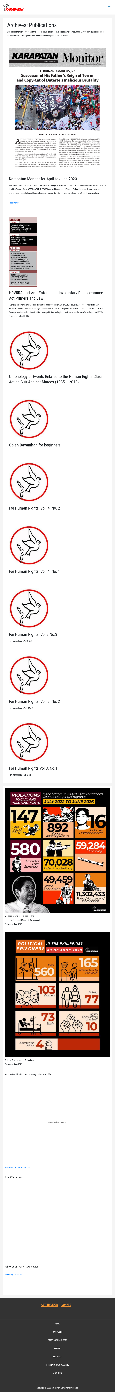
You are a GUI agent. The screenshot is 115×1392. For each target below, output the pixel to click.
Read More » (14, 203)
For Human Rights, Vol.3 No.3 (33, 634)
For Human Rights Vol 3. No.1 (33, 768)
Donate (66, 1304)
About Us (57, 1373)
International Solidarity (57, 1365)
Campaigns (58, 1332)
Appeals (57, 1348)
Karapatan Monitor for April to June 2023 (43, 178)
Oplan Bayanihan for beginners (34, 445)
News (57, 1323)
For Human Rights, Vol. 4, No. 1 (34, 571)
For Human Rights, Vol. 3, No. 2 (34, 701)
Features (57, 1356)
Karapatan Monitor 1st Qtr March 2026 (18, 1167)
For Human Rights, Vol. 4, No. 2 (34, 508)
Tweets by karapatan (13, 1274)
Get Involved (49, 1304)
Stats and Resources (57, 1340)
